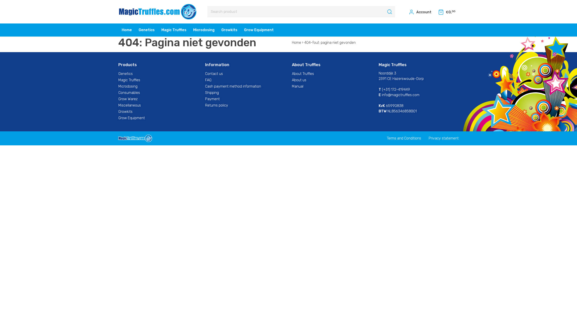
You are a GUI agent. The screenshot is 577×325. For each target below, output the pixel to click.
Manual (297, 86)
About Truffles (303, 74)
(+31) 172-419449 (396, 89)
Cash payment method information (233, 86)
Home (127, 30)
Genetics (147, 30)
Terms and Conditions (404, 138)
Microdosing (204, 30)
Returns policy (216, 105)
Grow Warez (128, 99)
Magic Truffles (173, 30)
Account (423, 12)
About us (299, 80)
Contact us (214, 74)
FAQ (208, 80)
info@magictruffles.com (400, 95)
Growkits (229, 30)
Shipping (212, 93)
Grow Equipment (259, 30)
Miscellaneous (129, 105)
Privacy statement (444, 138)
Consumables (129, 93)
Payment (212, 99)
